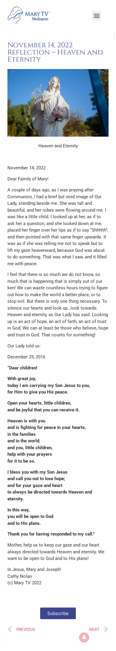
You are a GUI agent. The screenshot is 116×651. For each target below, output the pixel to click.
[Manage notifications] (84, 637)
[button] (96, 16)
